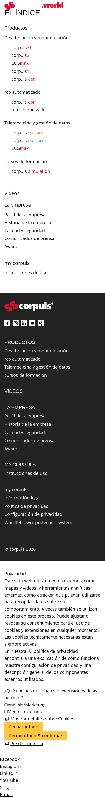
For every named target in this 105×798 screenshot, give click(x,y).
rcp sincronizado (28, 110)
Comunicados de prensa (29, 238)
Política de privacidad (26, 506)
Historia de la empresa (27, 222)
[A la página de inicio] (33, 6)
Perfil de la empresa (25, 215)
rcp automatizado (22, 92)
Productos (16, 27)
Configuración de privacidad (33, 514)
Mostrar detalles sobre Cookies (42, 719)
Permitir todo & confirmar (35, 735)
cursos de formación (25, 161)
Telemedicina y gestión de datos (37, 123)
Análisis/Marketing (27, 705)
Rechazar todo (23, 727)
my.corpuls (17, 263)
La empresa (17, 204)
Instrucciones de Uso (26, 273)
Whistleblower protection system (38, 522)
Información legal (22, 498)
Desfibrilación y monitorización (36, 38)
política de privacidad (56, 651)
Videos (12, 193)
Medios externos (25, 712)
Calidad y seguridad (24, 230)
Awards (12, 246)
